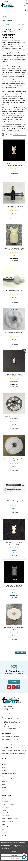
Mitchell (4, 787)
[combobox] (15, 10)
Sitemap (4, 835)
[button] (14, 24)
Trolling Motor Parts (7, 747)
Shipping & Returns (7, 799)
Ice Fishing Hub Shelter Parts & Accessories (13, 753)
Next (16, 649)
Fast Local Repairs (6, 813)
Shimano (4, 770)
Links (3, 829)
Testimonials (5, 827)
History (3, 824)
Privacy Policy (6, 848)
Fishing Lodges (6, 815)
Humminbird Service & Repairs (10, 818)
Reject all (14, 855)
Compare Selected (20, 652)
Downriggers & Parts (7, 745)
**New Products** (6, 756)
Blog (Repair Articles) (7, 821)
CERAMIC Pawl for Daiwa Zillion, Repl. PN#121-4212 (14, 543)
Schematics (5, 742)
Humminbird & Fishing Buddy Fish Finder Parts (14, 750)
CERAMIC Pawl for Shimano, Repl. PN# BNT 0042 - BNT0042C (14, 248)
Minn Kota (4, 781)
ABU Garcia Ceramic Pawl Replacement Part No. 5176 (14, 164)
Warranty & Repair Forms (8, 804)
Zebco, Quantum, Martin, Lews (9, 779)
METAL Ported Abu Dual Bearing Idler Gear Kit (14, 417)
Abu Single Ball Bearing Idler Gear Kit (14, 459)
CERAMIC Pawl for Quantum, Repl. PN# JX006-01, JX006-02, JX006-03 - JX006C (14, 587)
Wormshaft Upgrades (9, 31)
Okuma (3, 784)
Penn (3, 776)
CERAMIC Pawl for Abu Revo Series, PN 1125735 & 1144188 (14, 375)
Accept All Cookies (14, 858)
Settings (14, 852)
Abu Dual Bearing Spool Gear (14, 290)
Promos (4, 810)
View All (4, 759)
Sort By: (11, 134)
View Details (14, 173)
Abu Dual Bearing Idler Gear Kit (14, 332)
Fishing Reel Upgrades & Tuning (14, 30)
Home (3, 30)
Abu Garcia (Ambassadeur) (9, 773)
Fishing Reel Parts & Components (10, 736)
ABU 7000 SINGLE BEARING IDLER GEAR (14, 628)
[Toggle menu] (2, 2)
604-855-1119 (8, 713)
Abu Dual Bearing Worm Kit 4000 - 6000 (14, 206)
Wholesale (4, 832)
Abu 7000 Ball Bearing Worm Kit (14, 501)
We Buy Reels (5, 807)
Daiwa (3, 767)
